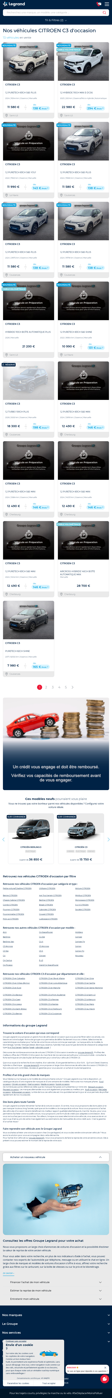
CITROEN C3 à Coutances (50, 1013)
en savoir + (8, 1273)
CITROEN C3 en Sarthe (85, 983)
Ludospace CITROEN (48, 919)
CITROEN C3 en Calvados (14, 978)
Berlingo (6, 937)
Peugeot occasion (11, 1089)
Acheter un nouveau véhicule (27, 1157)
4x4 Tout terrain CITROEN (50, 895)
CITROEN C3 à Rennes (49, 999)
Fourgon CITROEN (11, 909)
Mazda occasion (48, 1084)
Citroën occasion (19, 1084)
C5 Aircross (44, 946)
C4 (4, 956)
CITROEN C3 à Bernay (12, 1013)
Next (108, 838)
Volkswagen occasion (21, 1092)
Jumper (78, 937)
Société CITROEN (82, 909)
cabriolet (39, 1047)
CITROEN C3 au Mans (84, 1004)
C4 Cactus (7, 960)
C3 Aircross (8, 946)
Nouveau (79, 956)
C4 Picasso (8, 965)
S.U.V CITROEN (82, 905)
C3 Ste (5, 951)
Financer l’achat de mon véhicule (30, 1282)
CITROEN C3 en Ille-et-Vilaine (52, 978)
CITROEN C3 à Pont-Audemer (52, 995)
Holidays (79, 932)
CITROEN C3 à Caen (11, 999)
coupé (46, 1047)
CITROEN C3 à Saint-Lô (85, 995)
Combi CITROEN (10, 905)
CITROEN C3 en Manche (49, 988)
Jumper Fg (80, 942)
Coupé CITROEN (46, 914)
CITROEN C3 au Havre (85, 1009)
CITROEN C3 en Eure (12, 988)
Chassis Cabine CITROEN (14, 900)
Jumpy (78, 946)
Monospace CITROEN (84, 900)
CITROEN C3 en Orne (84, 978)
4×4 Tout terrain (15, 1047)
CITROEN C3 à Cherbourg (50, 1009)
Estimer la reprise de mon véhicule (30, 1290)
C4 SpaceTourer (46, 932)
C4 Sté (42, 937)
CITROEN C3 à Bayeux (12, 995)
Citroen (42, 956)
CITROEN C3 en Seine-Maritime (89, 988)
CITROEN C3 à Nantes (48, 1004)
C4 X (41, 942)
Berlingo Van (8, 942)
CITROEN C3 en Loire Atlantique (53, 983)
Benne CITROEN (10, 895)
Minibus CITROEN (83, 895)
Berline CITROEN (46, 900)
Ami (5, 932)
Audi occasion (91, 1089)
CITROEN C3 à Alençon (85, 999)
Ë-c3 (41, 960)
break (31, 1047)
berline (26, 1047)
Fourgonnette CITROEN (13, 914)
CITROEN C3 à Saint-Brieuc (15, 1009)
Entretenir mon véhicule (24, 1299)
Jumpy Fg (79, 951)
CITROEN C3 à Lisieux (12, 1004)
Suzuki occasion (63, 1084)
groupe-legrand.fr (85, 1052)
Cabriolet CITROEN (47, 909)
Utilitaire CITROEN (47, 888)
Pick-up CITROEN (11, 919)
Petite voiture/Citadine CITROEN (17, 888)
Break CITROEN (46, 905)
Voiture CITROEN (82, 888)
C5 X (41, 951)
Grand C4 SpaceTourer (48, 965)
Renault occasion (95, 1087)
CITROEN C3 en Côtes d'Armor (16, 983)
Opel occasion (33, 1084)
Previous (3, 838)
